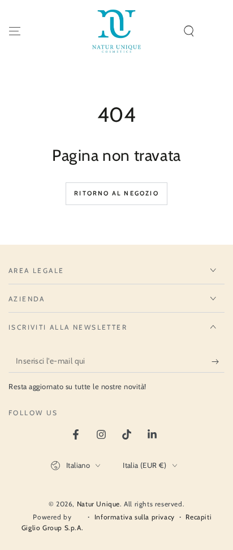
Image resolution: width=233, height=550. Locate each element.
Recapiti (198, 517)
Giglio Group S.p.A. (52, 527)
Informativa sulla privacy (134, 517)
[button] (189, 31)
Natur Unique (98, 504)
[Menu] (14, 31)
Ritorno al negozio (116, 193)
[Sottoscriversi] (218, 361)
